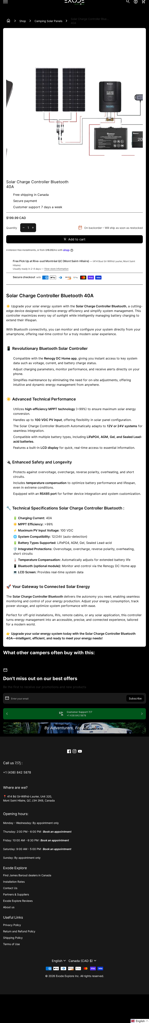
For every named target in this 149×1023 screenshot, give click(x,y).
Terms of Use (11, 944)
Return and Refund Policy (19, 931)
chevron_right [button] (139, 174)
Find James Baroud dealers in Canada (27, 875)
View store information (56, 268)
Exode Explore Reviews (18, 900)
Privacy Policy (12, 925)
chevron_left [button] (7, 174)
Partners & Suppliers (16, 894)
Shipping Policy (13, 937)
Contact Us (10, 888)
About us (8, 907)
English (59, 960)
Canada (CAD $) (82, 960)
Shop (22, 21)
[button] (59, 960)
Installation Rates (14, 881)
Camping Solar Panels (48, 21)
